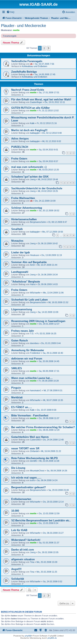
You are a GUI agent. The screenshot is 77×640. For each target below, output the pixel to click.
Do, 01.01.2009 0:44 (51, 343)
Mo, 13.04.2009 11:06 (53, 292)
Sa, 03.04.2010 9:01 (48, 149)
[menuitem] (10, 12)
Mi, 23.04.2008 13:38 (49, 461)
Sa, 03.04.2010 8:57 (48, 161)
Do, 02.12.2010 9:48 (52, 133)
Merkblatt (17, 397)
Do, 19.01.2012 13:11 (55, 102)
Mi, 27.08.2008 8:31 (53, 390)
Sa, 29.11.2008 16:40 (53, 353)
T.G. (32, 333)
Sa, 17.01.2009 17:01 (49, 92)
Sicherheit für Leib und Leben (29, 299)
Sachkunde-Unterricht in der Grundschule (36, 188)
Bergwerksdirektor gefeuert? (28, 487)
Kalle (32, 123)
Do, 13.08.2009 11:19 (51, 255)
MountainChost (37, 470)
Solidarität (17, 578)
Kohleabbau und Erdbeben (34, 66)
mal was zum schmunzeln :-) (28, 166)
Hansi (33, 284)
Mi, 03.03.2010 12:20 (49, 169)
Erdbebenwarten (21, 499)
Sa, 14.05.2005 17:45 (45, 74)
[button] (49, 48)
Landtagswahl (19, 271)
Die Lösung (18, 467)
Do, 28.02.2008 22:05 (48, 552)
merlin (16, 30)
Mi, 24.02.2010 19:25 (48, 191)
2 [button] (44, 48)
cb (31, 64)
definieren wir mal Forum (26, 358)
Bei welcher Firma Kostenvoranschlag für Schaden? (43, 427)
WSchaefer (35, 292)
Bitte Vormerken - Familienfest (29, 415)
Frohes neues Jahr (22, 330)
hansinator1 (35, 390)
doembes (34, 343)
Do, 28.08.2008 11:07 (49, 418)
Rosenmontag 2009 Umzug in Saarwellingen (38, 321)
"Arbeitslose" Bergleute (25, 281)
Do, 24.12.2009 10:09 (45, 201)
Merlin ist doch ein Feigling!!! (29, 130)
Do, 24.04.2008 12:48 (53, 439)
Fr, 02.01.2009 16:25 (46, 333)
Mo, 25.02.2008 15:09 (47, 562)
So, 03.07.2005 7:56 (44, 64)
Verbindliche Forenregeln (26, 61)
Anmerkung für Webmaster (27, 350)
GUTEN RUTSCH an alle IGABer (30, 107)
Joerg (33, 179)
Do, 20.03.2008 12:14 (53, 502)
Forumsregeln (9, 36)
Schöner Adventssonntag (26, 207)
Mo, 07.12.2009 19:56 (52, 232)
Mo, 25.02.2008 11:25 (47, 572)
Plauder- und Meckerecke (23, 25)
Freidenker (35, 353)
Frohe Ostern (19, 158)
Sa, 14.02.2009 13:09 (48, 312)
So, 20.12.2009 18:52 (49, 210)
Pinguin (16, 387)
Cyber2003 (35, 439)
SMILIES (16, 368)
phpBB (28, 636)
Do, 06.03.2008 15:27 (53, 533)
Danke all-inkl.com (22, 549)
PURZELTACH (19, 146)
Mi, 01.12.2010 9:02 (51, 141)
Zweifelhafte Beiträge (24, 71)
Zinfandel (34, 451)
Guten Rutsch (19, 340)
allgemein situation (23, 559)
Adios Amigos (20, 138)
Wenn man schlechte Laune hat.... (32, 378)
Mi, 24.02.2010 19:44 (48, 179)
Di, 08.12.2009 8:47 (57, 222)
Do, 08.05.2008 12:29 (49, 430)
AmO (32, 265)
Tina (32, 562)
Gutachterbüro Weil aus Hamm (30, 436)
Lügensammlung (21, 309)
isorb (32, 480)
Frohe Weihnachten (23, 198)
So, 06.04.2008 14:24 (47, 480)
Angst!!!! (16, 569)
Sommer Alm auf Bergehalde (29, 262)
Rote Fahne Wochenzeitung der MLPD (34, 458)
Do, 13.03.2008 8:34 (48, 523)
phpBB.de (52, 638)
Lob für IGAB (19, 530)
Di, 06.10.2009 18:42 (48, 243)
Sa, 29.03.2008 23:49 (58, 490)
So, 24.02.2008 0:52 (52, 581)
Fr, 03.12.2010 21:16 (47, 123)
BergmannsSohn (38, 222)
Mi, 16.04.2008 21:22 (51, 451)
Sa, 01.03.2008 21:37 (49, 542)
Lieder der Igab (20, 252)
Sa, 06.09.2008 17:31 (49, 371)
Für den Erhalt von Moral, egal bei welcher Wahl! (41, 99)
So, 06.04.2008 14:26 (57, 470)
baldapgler (35, 133)
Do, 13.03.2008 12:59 (49, 513)
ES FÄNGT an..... (21, 407)
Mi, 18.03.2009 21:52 (58, 302)
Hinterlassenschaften (24, 219)
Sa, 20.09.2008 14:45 (49, 361)
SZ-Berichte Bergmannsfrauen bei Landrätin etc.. (41, 520)
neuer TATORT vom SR (25, 448)
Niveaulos (17, 240)
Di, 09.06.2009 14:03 (48, 284)
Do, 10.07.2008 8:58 (46, 410)
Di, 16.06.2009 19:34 (48, 274)
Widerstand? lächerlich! (25, 539)
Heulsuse (34, 255)
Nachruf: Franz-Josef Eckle (27, 89)
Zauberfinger (36, 102)
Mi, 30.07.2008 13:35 (53, 400)
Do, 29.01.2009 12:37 (49, 324)
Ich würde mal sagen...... (26, 477)
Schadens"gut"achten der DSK (30, 176)
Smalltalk (17, 229)
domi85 (33, 461)
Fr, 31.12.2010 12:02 (49, 110)
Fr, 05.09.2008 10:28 (49, 381)
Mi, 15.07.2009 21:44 (47, 265)
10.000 (15, 510)
